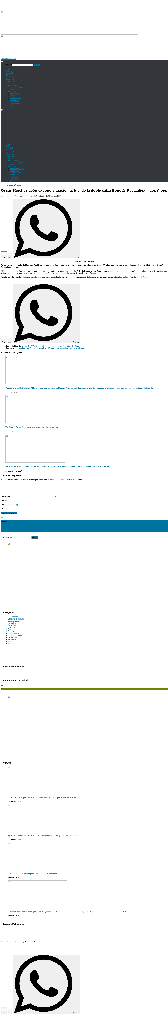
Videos (8, 83)
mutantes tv (8, 196)
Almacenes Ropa (17, 94)
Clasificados (13, 617)
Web (3, 509)
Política (8, 71)
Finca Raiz (14, 96)
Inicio (7, 69)
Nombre (5, 500)
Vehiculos (14, 102)
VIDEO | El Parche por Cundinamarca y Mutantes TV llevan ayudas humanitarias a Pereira (44, 798)
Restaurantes (15, 98)
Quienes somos (11, 85)
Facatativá (9, 77)
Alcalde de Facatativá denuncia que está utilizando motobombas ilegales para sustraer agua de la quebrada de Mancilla (57, 466)
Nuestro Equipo (16, 87)
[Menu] (2, 61)
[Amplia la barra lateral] (2, 517)
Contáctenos (10, 89)
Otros (12, 106)
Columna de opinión (13, 81)
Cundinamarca (11, 75)
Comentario (6, 496)
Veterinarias (15, 104)
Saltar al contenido (8, 59)
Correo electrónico (9, 505)
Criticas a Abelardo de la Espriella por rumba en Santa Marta (32, 874)
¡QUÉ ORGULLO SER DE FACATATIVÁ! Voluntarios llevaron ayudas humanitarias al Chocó (45, 836)
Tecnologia (14, 100)
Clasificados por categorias (16, 91)
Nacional (9, 73)
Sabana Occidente (13, 79)
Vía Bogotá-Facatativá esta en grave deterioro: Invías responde (32, 427)
